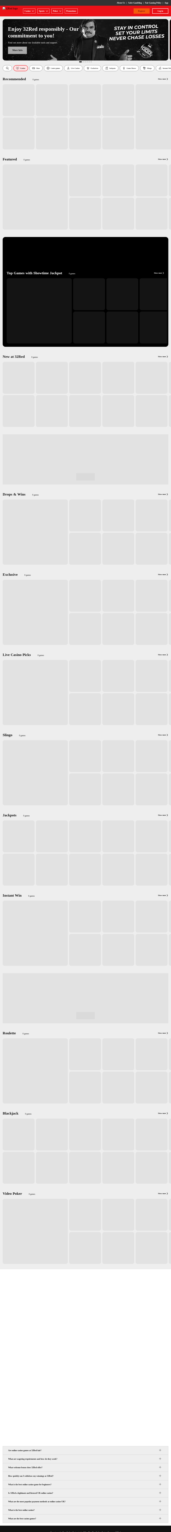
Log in (160, 11)
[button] (7, 68)
